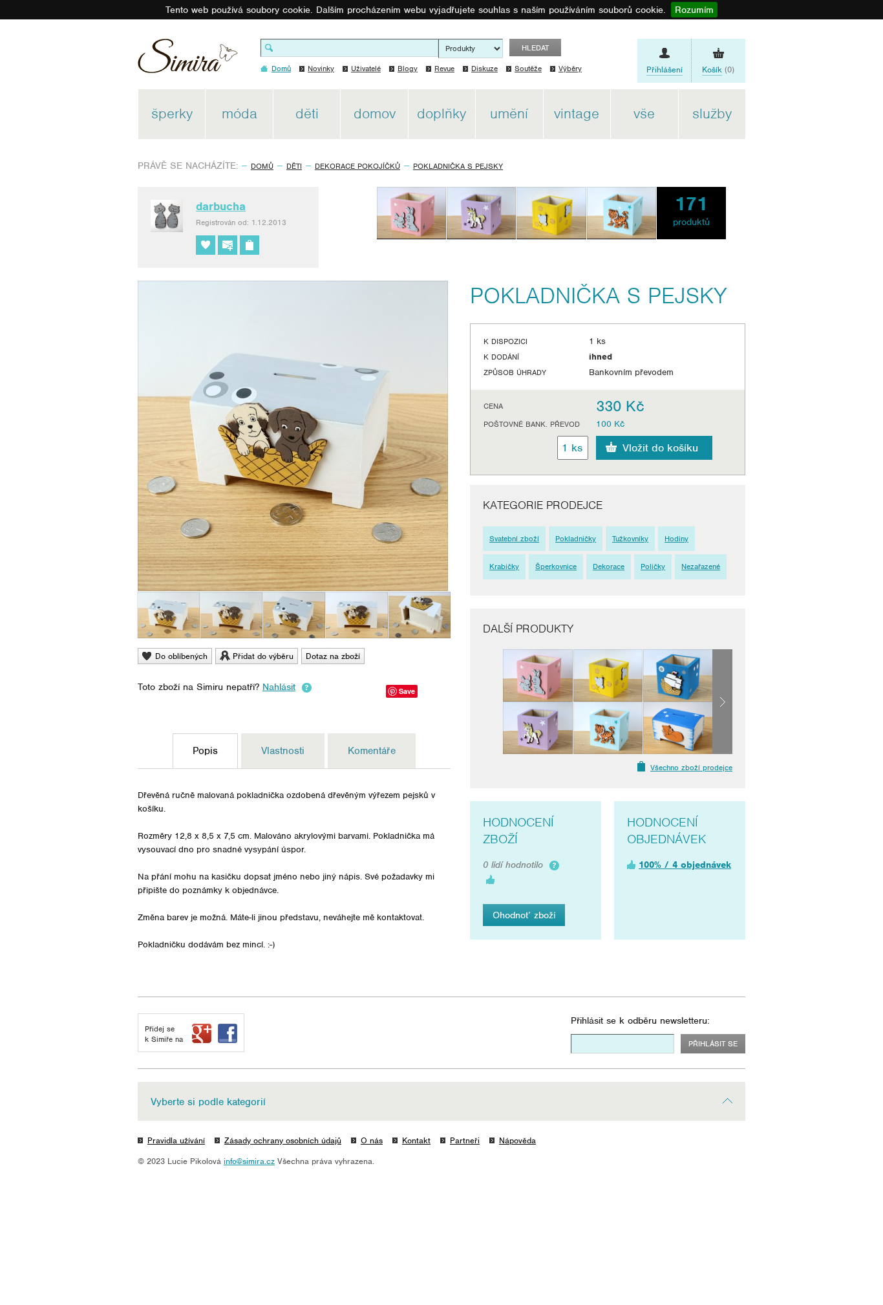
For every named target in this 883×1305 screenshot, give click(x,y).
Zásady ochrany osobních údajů (282, 1140)
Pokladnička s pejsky (458, 166)
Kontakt (416, 1140)
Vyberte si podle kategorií (208, 1101)
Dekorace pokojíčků (357, 166)
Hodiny (676, 539)
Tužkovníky (630, 539)
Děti (294, 166)
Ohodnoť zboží (524, 915)
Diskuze (484, 68)
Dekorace (608, 566)
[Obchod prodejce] (249, 245)
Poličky (653, 566)
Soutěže (528, 68)
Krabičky (504, 566)
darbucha (221, 206)
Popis (205, 750)
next (722, 701)
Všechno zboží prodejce (691, 767)
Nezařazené (700, 566)
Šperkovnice (556, 566)
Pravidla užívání (176, 1140)
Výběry (570, 68)
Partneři (465, 1140)
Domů (262, 166)
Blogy (408, 68)
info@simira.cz (249, 1161)
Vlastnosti (282, 750)
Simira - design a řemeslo (188, 60)
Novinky (321, 68)
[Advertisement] (806, 283)
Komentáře (372, 750)
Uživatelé (366, 68)
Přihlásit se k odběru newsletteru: (640, 1020)
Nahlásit (278, 687)
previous (493, 701)
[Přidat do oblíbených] (205, 245)
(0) (718, 69)
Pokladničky (575, 539)
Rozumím (694, 10)
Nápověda (517, 1140)
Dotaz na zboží (333, 656)
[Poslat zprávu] (227, 245)
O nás (372, 1140)
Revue (444, 68)
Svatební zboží (514, 539)
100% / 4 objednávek (685, 864)
